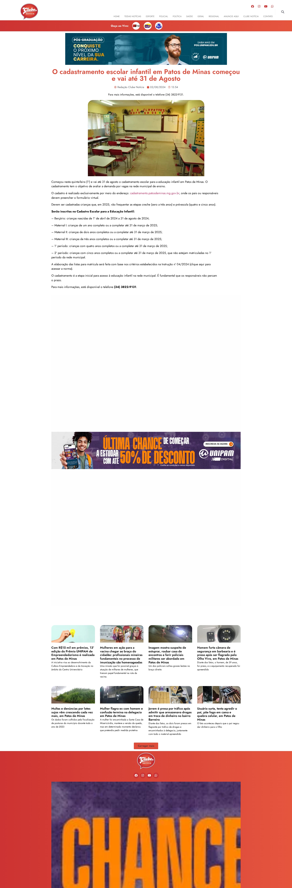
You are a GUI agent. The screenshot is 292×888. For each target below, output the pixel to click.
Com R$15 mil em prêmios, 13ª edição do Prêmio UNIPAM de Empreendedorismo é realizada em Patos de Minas (72, 653)
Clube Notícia (251, 16)
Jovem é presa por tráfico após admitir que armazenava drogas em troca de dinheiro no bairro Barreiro (170, 714)
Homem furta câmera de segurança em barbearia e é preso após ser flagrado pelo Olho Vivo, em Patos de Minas (217, 653)
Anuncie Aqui (231, 16)
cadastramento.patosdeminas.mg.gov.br (154, 193)
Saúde (189, 16)
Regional (214, 16)
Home (117, 16)
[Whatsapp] (272, 6)
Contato (268, 16)
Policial (163, 16)
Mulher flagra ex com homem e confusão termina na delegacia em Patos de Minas (121, 712)
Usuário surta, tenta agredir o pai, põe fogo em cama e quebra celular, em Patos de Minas (217, 714)
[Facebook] (252, 6)
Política (177, 16)
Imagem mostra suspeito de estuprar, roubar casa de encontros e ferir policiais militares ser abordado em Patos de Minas (167, 654)
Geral (201, 16)
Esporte (150, 16)
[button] (282, 12)
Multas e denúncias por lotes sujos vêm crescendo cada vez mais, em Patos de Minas (72, 712)
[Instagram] (259, 6)
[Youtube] (266, 6)
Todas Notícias (132, 16)
